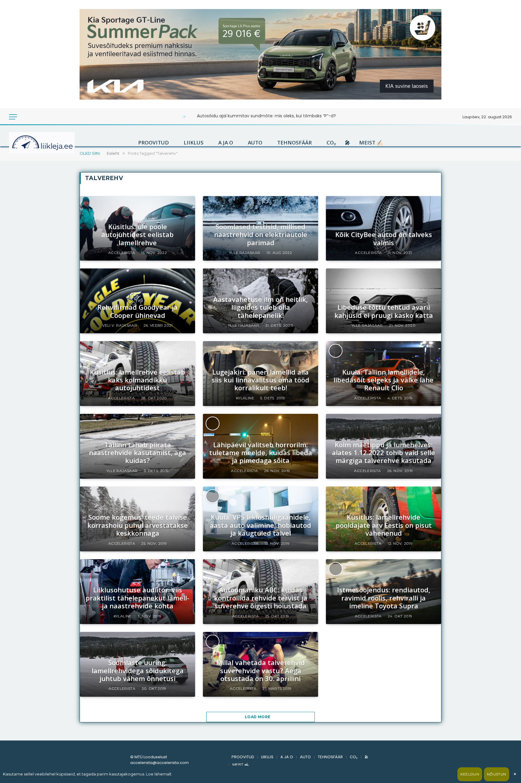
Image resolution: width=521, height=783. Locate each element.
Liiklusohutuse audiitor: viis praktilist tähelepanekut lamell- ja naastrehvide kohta (137, 598)
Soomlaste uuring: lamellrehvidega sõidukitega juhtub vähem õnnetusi (138, 670)
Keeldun (469, 774)
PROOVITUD (153, 142)
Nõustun (496, 774)
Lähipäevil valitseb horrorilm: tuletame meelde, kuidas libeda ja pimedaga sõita (260, 452)
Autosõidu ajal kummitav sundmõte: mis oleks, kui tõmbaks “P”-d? (266, 116)
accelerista (121, 252)
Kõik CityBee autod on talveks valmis (383, 238)
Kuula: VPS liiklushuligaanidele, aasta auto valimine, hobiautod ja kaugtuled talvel (260, 525)
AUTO (255, 142)
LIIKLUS (194, 142)
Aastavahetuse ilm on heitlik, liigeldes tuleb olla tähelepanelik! (260, 307)
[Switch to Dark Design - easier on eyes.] (24, 117)
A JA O (225, 142)
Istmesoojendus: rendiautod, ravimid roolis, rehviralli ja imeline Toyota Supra (383, 598)
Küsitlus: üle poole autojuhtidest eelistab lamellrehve (137, 234)
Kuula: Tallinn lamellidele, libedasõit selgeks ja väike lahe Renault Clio (383, 380)
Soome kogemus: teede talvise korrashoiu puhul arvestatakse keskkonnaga (137, 525)
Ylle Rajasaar (244, 252)
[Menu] (13, 117)
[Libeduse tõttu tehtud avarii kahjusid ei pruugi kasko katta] (383, 300)
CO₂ (331, 142)
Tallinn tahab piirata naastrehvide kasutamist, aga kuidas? (137, 452)
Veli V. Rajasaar (119, 325)
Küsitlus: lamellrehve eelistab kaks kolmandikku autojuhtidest (137, 380)
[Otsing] (33, 117)
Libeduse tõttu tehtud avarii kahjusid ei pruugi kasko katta (383, 311)
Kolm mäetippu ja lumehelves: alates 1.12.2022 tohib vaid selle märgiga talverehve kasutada (383, 452)
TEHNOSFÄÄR (294, 142)
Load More (258, 717)
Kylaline (245, 398)
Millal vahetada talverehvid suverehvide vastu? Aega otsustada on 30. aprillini (260, 670)
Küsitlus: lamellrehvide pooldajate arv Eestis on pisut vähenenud (384, 525)
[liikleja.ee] (54, 142)
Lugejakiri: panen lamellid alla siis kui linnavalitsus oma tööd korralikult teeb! (260, 380)
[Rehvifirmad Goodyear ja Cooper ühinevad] (137, 300)
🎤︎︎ (347, 142)
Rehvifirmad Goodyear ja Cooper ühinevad (137, 311)
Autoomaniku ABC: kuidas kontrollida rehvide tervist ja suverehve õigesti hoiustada (260, 598)
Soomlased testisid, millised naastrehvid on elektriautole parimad (260, 234)
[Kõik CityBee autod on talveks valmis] (383, 228)
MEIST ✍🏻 (371, 142)
